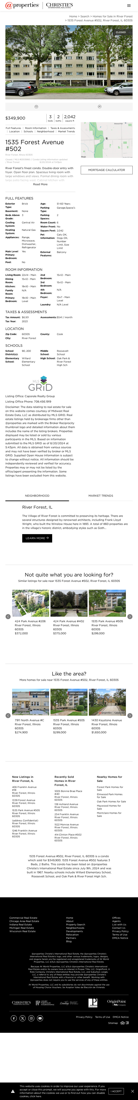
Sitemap (113, 1023)
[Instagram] (31, 1020)
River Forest (13, 162)
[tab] (37, 496)
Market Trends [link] (66, 131)
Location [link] (14, 131)
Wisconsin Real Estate (22, 931)
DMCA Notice (120, 938)
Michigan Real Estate (21, 928)
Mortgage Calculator (106, 170)
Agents (116, 921)
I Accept (116, 1091)
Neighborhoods (75, 928)
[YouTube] (40, 1020)
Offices (116, 917)
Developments (74, 931)
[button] (107, 140)
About (70, 921)
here (38, 1096)
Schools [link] (29, 131)
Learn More (36, 538)
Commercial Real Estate (23, 917)
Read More (40, 184)
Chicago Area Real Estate (24, 921)
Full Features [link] (14, 128)
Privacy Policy (120, 931)
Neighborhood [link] (46, 131)
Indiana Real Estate (20, 924)
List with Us (119, 924)
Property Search (75, 924)
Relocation (72, 934)
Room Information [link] (36, 128)
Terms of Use (119, 934)
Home (69, 917)
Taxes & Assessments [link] (62, 128)
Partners (71, 938)
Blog (69, 941)
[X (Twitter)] (23, 1020)
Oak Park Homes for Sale (111, 801)
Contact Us (118, 928)
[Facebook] (14, 1020)
